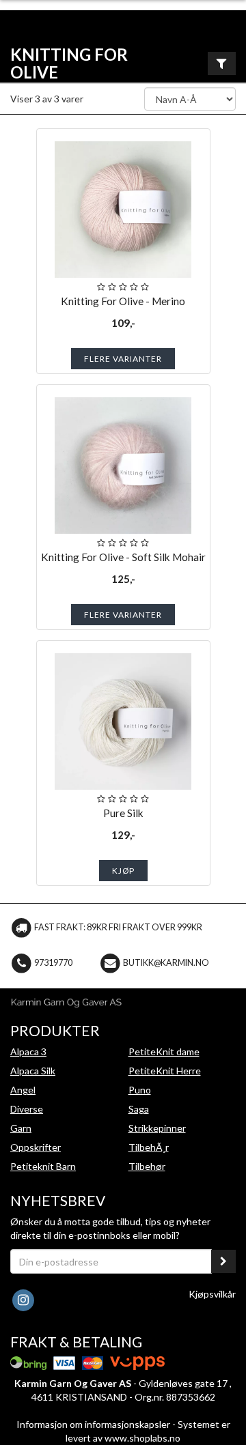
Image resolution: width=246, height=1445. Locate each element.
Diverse (26, 1109)
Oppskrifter (35, 1147)
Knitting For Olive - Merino (123, 301)
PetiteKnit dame (164, 1051)
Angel (23, 1090)
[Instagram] (23, 1299)
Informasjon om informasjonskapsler (93, 1424)
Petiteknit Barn (43, 1166)
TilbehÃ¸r (148, 1147)
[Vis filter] (222, 63)
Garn (20, 1128)
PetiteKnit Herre (164, 1070)
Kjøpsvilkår (212, 1294)
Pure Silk (123, 813)
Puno (139, 1090)
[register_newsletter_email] (223, 1261)
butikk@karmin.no (166, 963)
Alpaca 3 (28, 1051)
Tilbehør (146, 1166)
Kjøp (123, 870)
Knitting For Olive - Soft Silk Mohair (123, 557)
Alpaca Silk (32, 1070)
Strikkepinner (157, 1128)
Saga (138, 1109)
